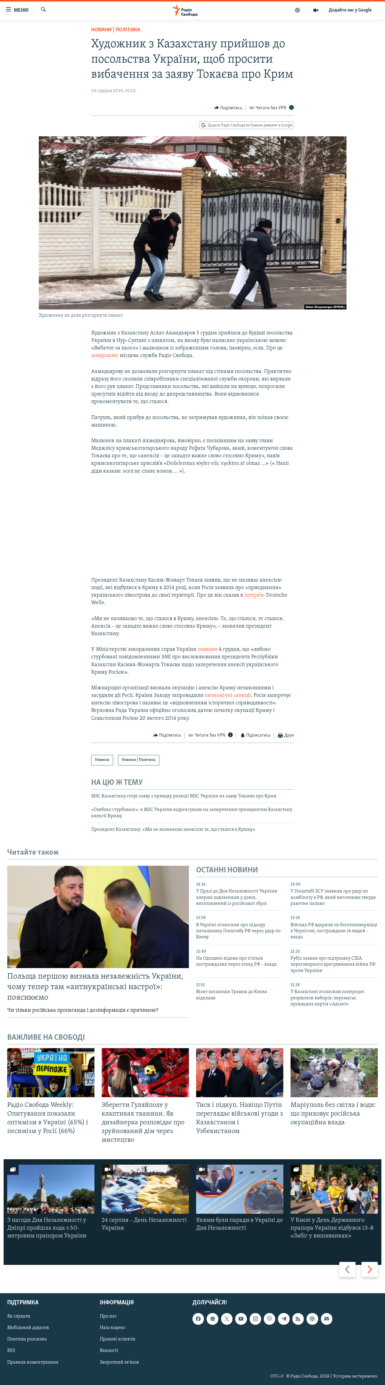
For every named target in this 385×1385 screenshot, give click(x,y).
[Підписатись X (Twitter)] (227, 1318)
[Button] (228, 108)
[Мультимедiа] (316, 10)
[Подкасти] (297, 10)
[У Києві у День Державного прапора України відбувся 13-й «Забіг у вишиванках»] (334, 1189)
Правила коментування (32, 1362)
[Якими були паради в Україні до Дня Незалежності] (239, 1189)
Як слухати (18, 1316)
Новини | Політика (115, 30)
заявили (207, 649)
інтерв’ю (254, 595)
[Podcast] (312, 1318)
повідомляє (105, 356)
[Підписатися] (326, 1318)
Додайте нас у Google (350, 10)
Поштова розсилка (27, 1339)
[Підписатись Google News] (212, 1318)
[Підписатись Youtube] (241, 1318)
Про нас (108, 1316)
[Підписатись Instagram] (255, 1318)
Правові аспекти (117, 1339)
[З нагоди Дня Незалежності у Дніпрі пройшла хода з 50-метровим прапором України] (50, 1189)
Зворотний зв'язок (119, 1362)
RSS (11, 1350)
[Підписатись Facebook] (198, 1318)
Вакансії (109, 1350)
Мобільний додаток (28, 1327)
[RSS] (298, 1318)
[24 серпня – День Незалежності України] (145, 1189)
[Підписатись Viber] (269, 1318)
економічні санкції (228, 695)
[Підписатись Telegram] (283, 1318)
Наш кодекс (112, 1327)
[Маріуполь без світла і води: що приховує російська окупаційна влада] (334, 1072)
